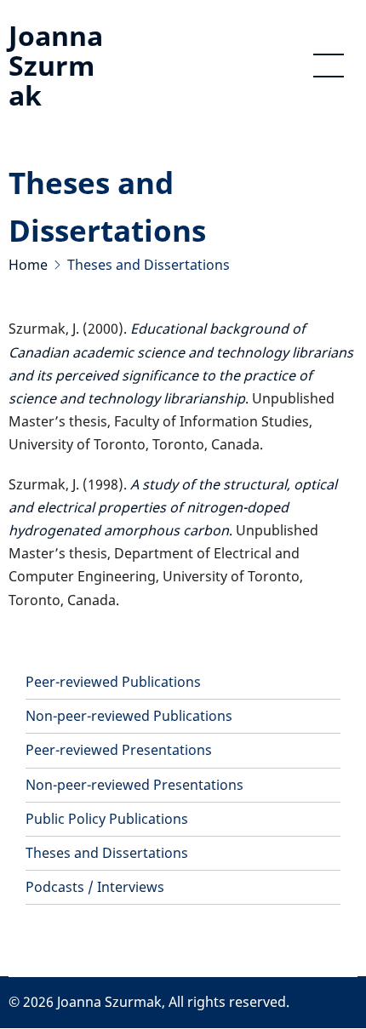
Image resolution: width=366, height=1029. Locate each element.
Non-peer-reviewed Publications (129, 715)
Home (28, 264)
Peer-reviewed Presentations (119, 749)
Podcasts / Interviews (95, 887)
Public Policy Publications (107, 818)
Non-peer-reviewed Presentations (134, 784)
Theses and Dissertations (107, 852)
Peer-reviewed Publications (113, 681)
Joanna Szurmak (56, 65)
